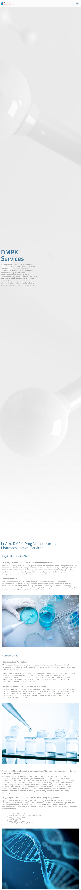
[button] (77, 3)
